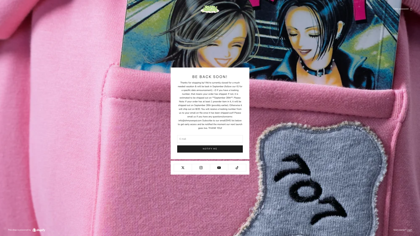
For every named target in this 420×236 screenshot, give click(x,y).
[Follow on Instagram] (201, 167)
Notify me (210, 148)
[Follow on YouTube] (219, 167)
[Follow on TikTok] (237, 167)
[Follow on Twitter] (183, 167)
